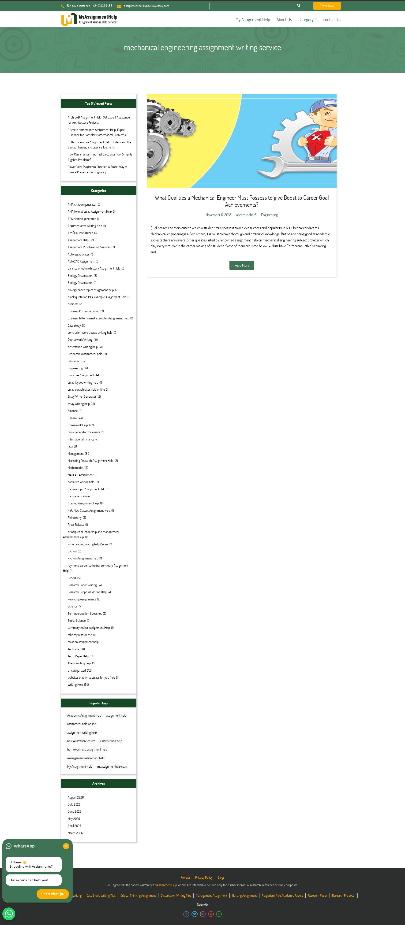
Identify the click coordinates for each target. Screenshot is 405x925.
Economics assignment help (85, 354)
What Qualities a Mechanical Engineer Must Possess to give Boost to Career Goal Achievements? (242, 201)
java (70, 446)
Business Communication (83, 311)
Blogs (221, 877)
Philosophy (75, 517)
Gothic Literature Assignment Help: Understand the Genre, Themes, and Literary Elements (99, 144)
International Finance (81, 439)
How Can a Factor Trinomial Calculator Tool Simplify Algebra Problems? (100, 157)
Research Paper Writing (82, 585)
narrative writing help (81, 482)
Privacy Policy (204, 877)
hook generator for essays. (84, 432)
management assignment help (86, 758)
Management (76, 453)
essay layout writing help (83, 382)
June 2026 (74, 811)
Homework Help (78, 425)
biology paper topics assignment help (91, 290)
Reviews (185, 877)
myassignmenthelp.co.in (112, 766)
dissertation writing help (83, 346)
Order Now (326, 5)
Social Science (77, 620)
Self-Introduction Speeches (85, 613)
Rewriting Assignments (82, 599)
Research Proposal (343, 895)
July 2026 (74, 804)
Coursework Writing (80, 339)
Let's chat (50, 894)
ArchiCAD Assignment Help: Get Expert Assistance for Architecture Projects (99, 120)
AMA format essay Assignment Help (90, 211)
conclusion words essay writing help (90, 332)
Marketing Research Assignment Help (90, 460)
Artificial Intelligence (80, 232)
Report (72, 578)
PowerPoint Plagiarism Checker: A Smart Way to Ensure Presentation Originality (98, 169)
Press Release (76, 524)
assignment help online (81, 724)
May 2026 (74, 818)
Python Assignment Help (83, 558)
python (72, 551)
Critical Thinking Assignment (138, 895)
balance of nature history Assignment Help (94, 268)
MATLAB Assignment (81, 475)
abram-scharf (246, 214)
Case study (74, 325)
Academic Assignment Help (84, 715)
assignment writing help (82, 732)
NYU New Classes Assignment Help (89, 510)
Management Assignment (211, 895)
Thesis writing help (79, 663)
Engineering (75, 368)
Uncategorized (77, 670)
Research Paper (317, 895)
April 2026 (74, 825)
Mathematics (75, 467)
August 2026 (76, 797)
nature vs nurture (79, 496)
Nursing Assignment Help (83, 503)
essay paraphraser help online (86, 389)
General (72, 418)
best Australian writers (81, 741)
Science (72, 606)
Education (74, 361)
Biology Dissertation (80, 275)
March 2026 (75, 833)
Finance (73, 410)
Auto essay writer (78, 254)
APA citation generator (82, 218)
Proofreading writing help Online (88, 544)
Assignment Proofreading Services (89, 247)
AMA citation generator (82, 204)
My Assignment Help (79, 766)
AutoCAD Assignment (81, 261)
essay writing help (79, 403)
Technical (73, 649)
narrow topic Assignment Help (86, 489)
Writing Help (75, 684)
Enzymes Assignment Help (84, 375)
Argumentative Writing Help (85, 225)
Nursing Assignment (244, 895)
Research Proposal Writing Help (87, 592)
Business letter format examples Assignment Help (98, 318)
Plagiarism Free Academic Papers (282, 895)
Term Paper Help (78, 656)
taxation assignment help (83, 642)
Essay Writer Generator (82, 396)
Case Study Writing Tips (101, 895)
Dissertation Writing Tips (176, 895)
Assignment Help (78, 240)
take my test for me (80, 635)
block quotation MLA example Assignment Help (97, 297)
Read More (241, 265)
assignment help (116, 715)
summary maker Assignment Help (89, 627)
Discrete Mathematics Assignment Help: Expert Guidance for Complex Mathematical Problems (97, 132)
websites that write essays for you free (91, 677)
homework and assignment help (87, 749)
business (73, 304)
